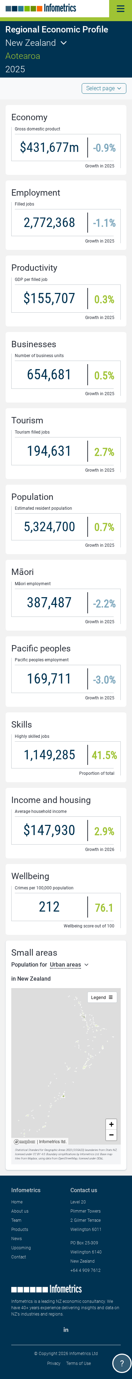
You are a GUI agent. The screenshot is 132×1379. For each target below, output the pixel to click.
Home (17, 1202)
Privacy (54, 1363)
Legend (98, 997)
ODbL (99, 1158)
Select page (100, 88)
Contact (18, 1257)
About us (20, 1211)
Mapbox (24, 1142)
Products (19, 1229)
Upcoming (21, 1247)
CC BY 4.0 (39, 1154)
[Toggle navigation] (120, 8)
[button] (111, 1124)
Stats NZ (111, 1150)
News (16, 1238)
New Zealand (30, 43)
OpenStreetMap (67, 1158)
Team (16, 1220)
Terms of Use (78, 1363)
